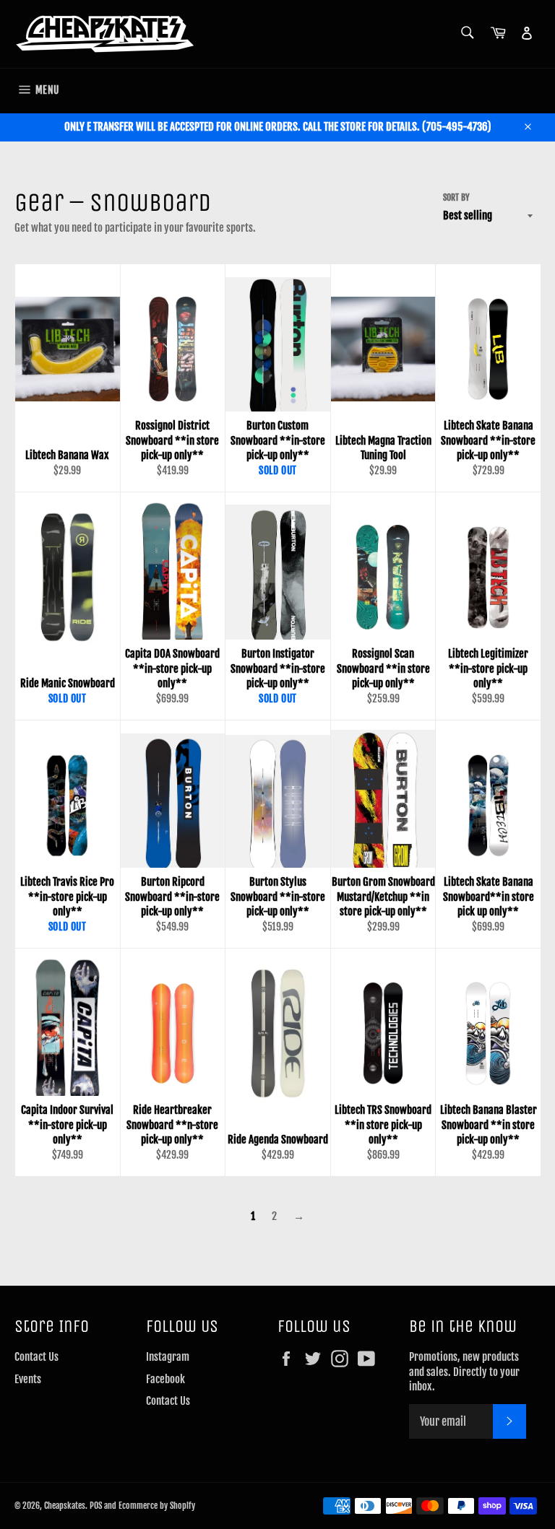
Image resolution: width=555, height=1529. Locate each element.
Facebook (165, 1379)
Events (27, 1379)
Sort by (456, 197)
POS (96, 1505)
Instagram (167, 1357)
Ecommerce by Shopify (157, 1505)
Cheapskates (64, 1505)
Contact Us (36, 1357)
